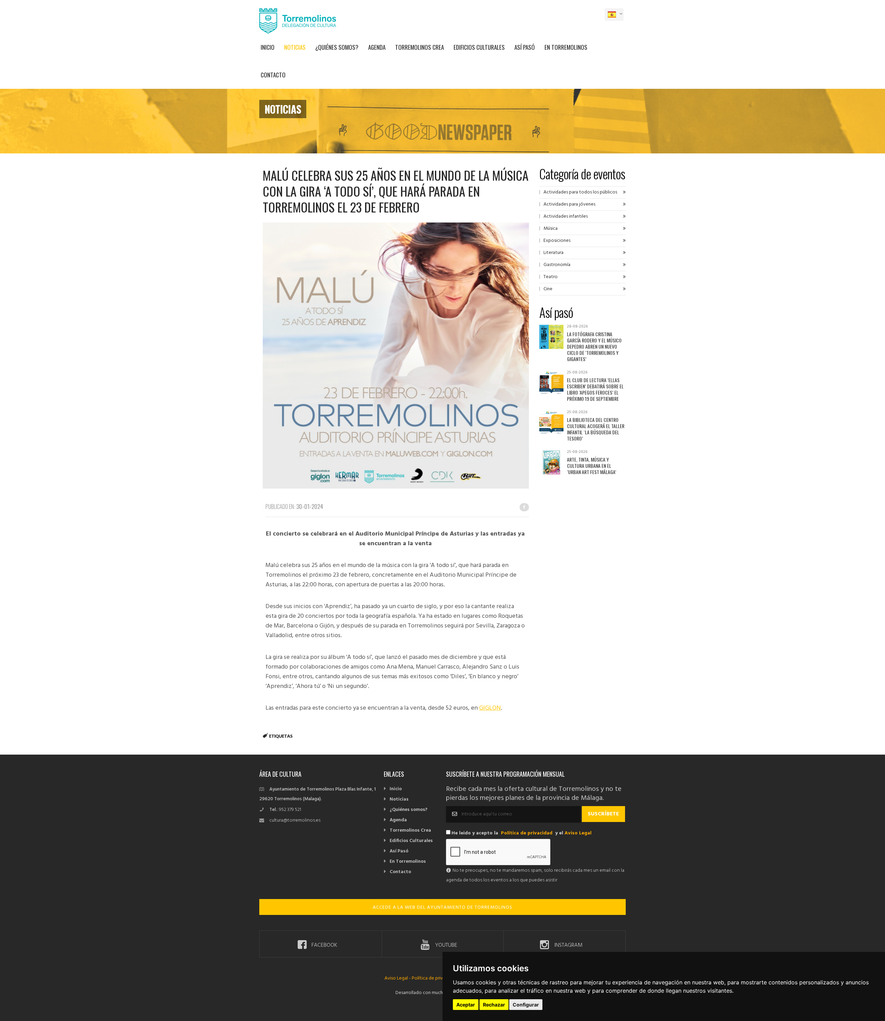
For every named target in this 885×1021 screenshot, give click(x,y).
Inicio (267, 47)
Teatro (550, 277)
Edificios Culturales (479, 47)
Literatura (553, 253)
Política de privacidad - (435, 978)
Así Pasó (524, 47)
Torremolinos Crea (419, 47)
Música (550, 229)
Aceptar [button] (465, 1005)
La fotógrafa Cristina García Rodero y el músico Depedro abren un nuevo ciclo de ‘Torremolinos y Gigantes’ (594, 346)
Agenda (376, 47)
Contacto (273, 74)
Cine (547, 289)
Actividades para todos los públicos (580, 192)
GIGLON (490, 708)
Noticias (295, 47)
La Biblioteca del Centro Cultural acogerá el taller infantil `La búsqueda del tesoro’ (595, 429)
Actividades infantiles (565, 216)
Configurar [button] (526, 1005)
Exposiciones (556, 241)
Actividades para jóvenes (569, 204)
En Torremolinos (565, 47)
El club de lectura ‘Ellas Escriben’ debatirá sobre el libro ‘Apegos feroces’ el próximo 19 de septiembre (595, 389)
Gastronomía (556, 265)
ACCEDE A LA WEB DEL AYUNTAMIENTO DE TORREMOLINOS (442, 907)
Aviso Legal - (398, 978)
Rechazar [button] (494, 1005)
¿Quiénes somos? (336, 47)
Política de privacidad (526, 833)
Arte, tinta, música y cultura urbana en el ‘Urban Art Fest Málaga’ (591, 465)
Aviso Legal (578, 833)
